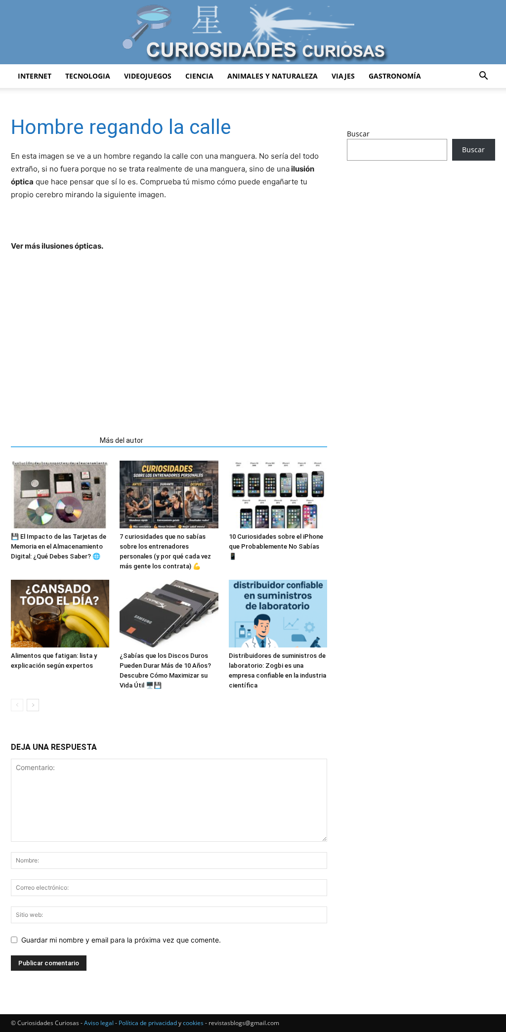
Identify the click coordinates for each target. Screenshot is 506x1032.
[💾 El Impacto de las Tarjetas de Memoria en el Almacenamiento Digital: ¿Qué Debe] (60, 494)
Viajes (343, 76)
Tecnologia (87, 76)
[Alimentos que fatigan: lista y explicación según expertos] (60, 613)
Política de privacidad (148, 1023)
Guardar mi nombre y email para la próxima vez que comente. (121, 940)
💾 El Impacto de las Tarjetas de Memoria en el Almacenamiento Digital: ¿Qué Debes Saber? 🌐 (58, 546)
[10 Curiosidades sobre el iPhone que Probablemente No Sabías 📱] (278, 494)
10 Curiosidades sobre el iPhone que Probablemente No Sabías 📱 (276, 546)
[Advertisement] (169, 340)
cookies (193, 1023)
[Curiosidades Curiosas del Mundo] (253, 32)
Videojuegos (147, 76)
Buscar (358, 133)
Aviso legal (99, 1023)
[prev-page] (17, 705)
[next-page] (33, 705)
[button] (483, 77)
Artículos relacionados (52, 440)
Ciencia (199, 76)
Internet (34, 76)
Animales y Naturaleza (272, 76)
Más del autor (121, 440)
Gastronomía (395, 76)
